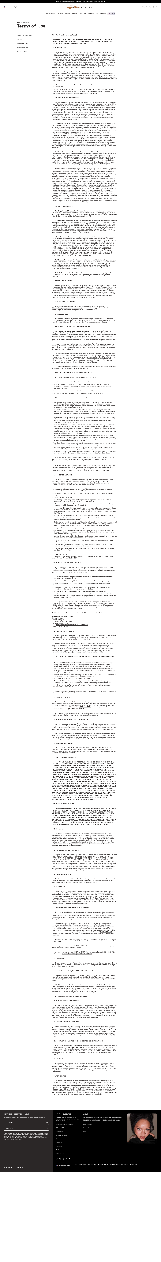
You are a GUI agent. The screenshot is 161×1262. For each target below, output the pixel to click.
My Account (59, 1149)
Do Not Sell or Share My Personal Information (86, 1167)
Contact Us (59, 1142)
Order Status (59, 1131)
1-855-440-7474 (60, 1128)
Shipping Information (61, 1135)
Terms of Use (22, 43)
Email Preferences (24, 35)
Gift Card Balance (60, 1153)
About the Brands (87, 1124)
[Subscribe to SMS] (47, 1128)
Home (18, 22)
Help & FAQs (59, 1146)
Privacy (20, 39)
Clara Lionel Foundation (89, 1128)
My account (22, 52)
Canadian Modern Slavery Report (119, 1164)
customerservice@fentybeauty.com (65, 1124)
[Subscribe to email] (47, 1122)
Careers (84, 1131)
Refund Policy (92, 1164)
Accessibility (22, 47)
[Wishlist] (153, 7)
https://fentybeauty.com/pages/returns (66, 308)
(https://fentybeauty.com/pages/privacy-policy (78, 54)
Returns (58, 1138)
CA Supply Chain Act (103, 1164)
